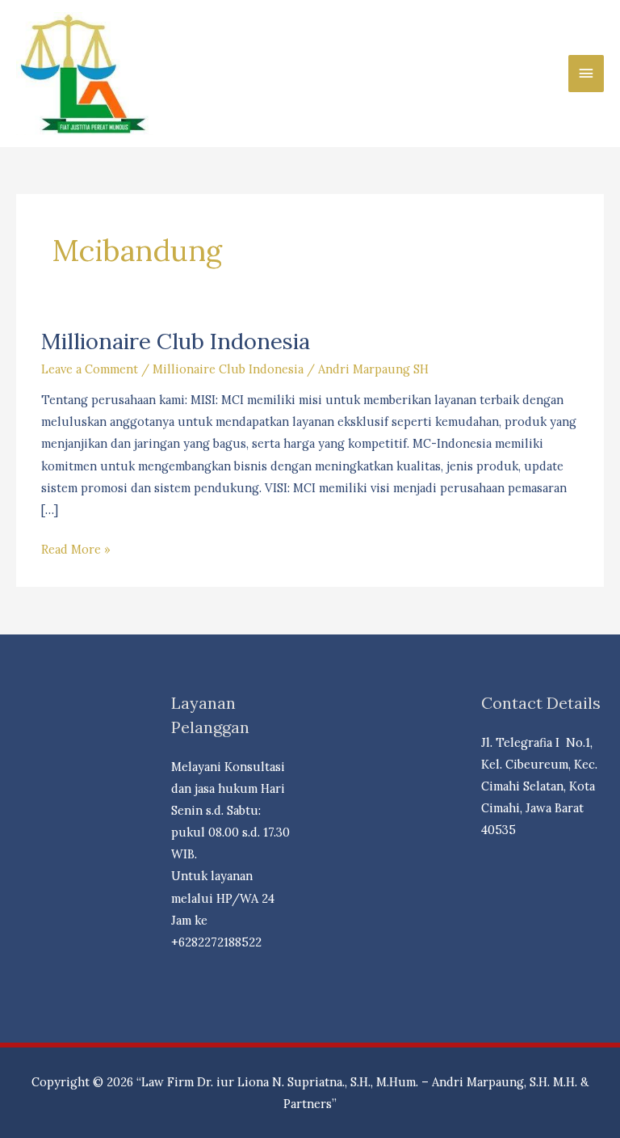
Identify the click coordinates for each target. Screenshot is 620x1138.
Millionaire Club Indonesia (175, 341)
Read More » (76, 550)
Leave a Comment (89, 369)
